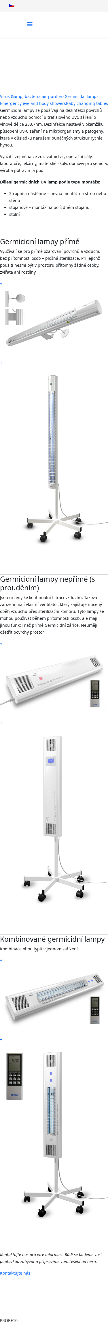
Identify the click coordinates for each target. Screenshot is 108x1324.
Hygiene (60, 59)
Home (40, 59)
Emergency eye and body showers (33, 103)
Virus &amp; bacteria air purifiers (32, 96)
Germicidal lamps (81, 96)
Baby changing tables (87, 103)
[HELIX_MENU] (30, 24)
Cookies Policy (56, 1305)
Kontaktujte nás (15, 1273)
